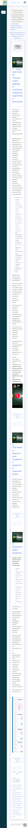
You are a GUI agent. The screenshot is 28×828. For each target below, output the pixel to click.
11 (19, 772)
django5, (18, 780)
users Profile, (15, 782)
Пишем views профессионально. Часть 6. (16, 813)
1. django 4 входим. (17, 785)
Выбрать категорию (18, 47)
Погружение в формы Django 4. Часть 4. (17, 805)
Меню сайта (16, 3)
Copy (20, 698)
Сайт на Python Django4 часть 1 (17, 796)
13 (17, 774)
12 (21, 772)
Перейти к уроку (17, 416)
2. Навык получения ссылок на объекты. (17, 787)
